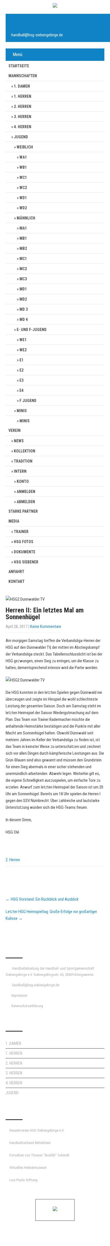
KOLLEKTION (24, 451)
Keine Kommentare (45, 626)
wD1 (23, 198)
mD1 (23, 289)
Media (13, 521)
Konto (23, 481)
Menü (17, 54)
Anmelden (26, 491)
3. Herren (22, 116)
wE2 (23, 350)
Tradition (23, 461)
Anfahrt (16, 571)
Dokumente (24, 552)
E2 (21, 370)
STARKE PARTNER (23, 511)
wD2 (23, 208)
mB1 (23, 238)
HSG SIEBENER (26, 562)
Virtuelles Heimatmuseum (28, 1167)
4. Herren (22, 127)
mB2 (23, 248)
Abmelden (26, 501)
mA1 (23, 228)
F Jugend (27, 400)
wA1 (23, 157)
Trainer (21, 531)
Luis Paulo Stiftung (23, 1180)
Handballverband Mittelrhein (29, 1143)
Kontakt (16, 581)
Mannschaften (22, 76)
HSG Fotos (23, 541)
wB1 (23, 167)
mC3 (23, 279)
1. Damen (22, 86)
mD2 (23, 299)
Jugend (21, 137)
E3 (21, 380)
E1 (21, 360)
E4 (21, 390)
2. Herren (22, 106)
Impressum (19, 995)
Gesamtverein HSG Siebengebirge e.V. (36, 1130)
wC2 (23, 187)
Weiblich (25, 147)
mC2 (23, 268)
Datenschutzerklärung (27, 1006)
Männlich (26, 218)
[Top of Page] (94, 1234)
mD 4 (23, 319)
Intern (20, 471)
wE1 (23, 339)
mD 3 (23, 309)
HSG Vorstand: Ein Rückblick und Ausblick (42, 899)
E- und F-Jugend (32, 329)
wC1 (23, 177)
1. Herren (22, 96)
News (19, 441)
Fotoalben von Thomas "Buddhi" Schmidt (39, 1155)
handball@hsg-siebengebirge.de (37, 34)
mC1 (23, 258)
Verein (14, 430)
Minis (22, 410)
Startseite (18, 66)
